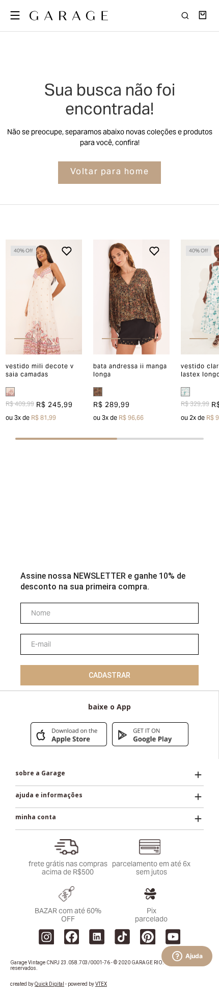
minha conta (35, 817)
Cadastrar (109, 675)
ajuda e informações (49, 795)
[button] (13, 297)
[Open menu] (14, 15)
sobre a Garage (40, 773)
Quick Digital (49, 984)
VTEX (101, 984)
